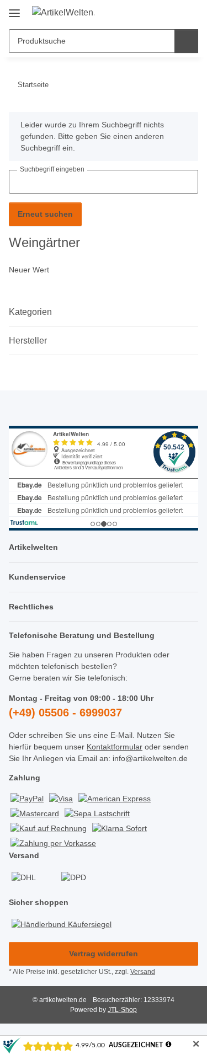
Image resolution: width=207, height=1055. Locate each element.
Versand (142, 972)
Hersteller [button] (28, 340)
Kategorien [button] (30, 312)
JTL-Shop (122, 1010)
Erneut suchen (45, 214)
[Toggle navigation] (14, 9)
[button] (154, 12)
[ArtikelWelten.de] (63, 12)
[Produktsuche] (186, 41)
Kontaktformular (114, 746)
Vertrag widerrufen (103, 953)
